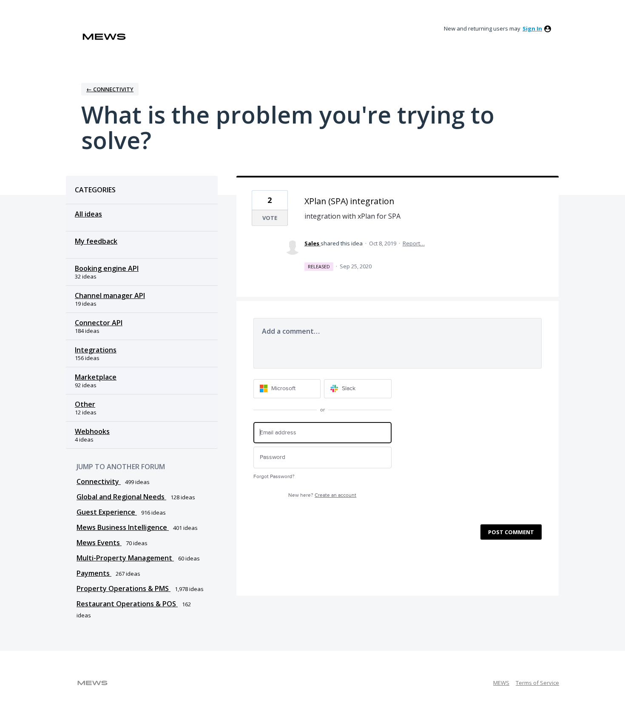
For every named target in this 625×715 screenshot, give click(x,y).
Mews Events (99, 542)
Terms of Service (537, 683)
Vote (269, 218)
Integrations (95, 350)
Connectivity (99, 481)
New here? (322, 495)
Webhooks (92, 431)
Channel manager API (110, 295)
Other (85, 404)
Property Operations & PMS (123, 588)
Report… (414, 243)
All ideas (88, 214)
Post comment (511, 532)
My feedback (96, 241)
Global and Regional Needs (121, 496)
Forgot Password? (274, 476)
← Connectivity (110, 89)
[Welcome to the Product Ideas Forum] (104, 36)
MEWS (501, 683)
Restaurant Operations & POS (127, 603)
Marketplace (95, 377)
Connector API (98, 322)
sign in (532, 28)
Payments (94, 573)
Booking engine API (107, 268)
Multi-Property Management (125, 558)
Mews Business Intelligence (123, 527)
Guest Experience (107, 512)
